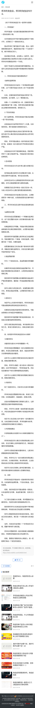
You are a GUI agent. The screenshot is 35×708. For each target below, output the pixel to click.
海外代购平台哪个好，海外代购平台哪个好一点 (23, 645)
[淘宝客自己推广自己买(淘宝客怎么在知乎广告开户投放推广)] (6, 607)
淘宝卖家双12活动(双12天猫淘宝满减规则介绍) (23, 655)
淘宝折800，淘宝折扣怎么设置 (23, 577)
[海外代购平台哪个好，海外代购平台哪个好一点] (6, 646)
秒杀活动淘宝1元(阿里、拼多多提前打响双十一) (23, 664)
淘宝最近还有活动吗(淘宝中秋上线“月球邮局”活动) (23, 635)
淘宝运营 (17, 18)
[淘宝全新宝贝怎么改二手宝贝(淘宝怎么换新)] (6, 588)
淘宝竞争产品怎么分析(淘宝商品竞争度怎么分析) (23, 626)
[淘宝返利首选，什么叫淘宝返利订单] (6, 617)
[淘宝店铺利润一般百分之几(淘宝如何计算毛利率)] (6, 684)
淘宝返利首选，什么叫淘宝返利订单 (23, 616)
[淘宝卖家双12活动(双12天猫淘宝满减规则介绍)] (6, 655)
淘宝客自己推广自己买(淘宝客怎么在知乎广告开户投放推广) (23, 606)
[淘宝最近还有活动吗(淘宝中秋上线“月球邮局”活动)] (6, 636)
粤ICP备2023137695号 (8, 696)
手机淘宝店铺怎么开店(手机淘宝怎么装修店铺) (23, 597)
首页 (2, 7)
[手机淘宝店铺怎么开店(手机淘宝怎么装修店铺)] (6, 598)
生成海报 (7, 566)
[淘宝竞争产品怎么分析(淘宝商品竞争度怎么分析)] (6, 626)
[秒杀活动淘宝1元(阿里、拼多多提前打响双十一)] (6, 665)
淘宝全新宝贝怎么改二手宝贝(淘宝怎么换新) (23, 587)
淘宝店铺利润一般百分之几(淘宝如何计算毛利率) (22, 684)
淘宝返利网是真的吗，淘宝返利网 (23, 674)
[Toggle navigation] (32, 2)
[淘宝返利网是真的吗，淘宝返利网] (6, 675)
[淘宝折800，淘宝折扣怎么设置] (6, 578)
